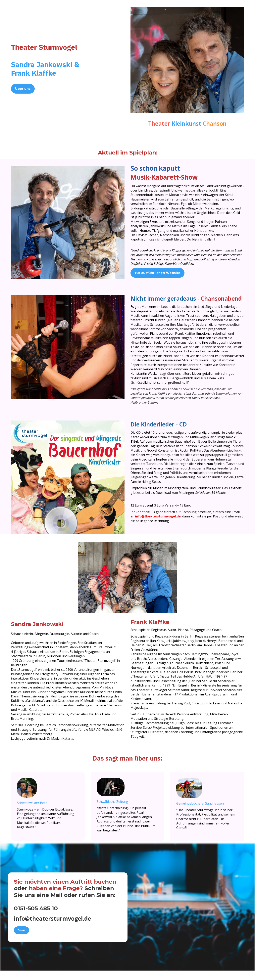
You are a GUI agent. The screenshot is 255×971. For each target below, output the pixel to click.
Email (22, 930)
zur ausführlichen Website (157, 273)
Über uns (22, 89)
